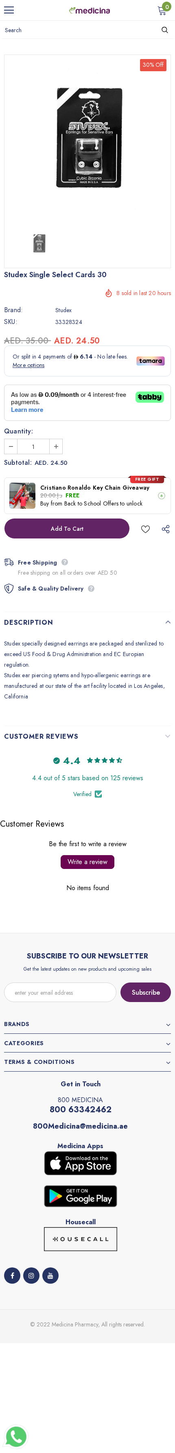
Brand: (13, 310)
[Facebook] (12, 1275)
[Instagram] (31, 1275)
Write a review (87, 862)
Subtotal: (18, 462)
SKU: (11, 321)
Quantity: (18, 431)
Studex (63, 310)
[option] (87, 138)
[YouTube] (50, 1275)
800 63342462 (81, 1110)
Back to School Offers (91, 503)
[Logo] (89, 9)
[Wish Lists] (145, 528)
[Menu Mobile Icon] (9, 10)
